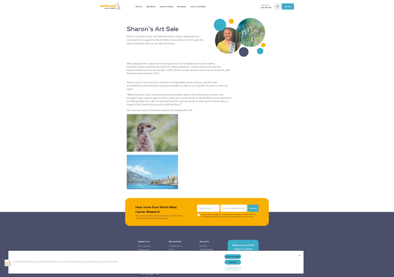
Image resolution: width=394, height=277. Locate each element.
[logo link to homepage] (110, 6)
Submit (253, 208)
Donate (288, 6)
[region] (156, 262)
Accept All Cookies (233, 256)
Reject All (232, 262)
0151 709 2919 (144, 246)
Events (171, 249)
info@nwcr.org (143, 249)
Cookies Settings (232, 267)
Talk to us (266, 6)
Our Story (203, 245)
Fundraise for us (175, 245)
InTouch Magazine (206, 249)
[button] (8, 263)
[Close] (299, 255)
